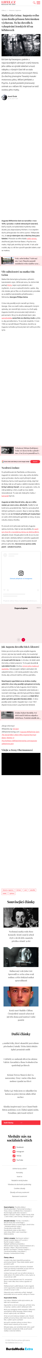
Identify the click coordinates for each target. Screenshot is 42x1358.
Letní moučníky (21, 1232)
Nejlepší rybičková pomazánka (14, 1244)
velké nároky (32, 238)
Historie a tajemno (8, 890)
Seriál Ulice (30, 1224)
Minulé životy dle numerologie (14, 1223)
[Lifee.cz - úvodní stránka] (8, 3)
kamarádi (5, 496)
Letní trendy (18, 1216)
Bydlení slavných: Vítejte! (12, 1215)
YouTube (19, 1160)
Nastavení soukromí (19, 1196)
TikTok (18, 1156)
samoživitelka (7, 318)
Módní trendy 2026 (28, 1215)
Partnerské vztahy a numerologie (14, 1224)
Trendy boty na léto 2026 (12, 1228)
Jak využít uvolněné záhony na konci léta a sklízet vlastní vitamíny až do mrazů (17, 1323)
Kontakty (19, 1172)
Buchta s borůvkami (10, 1249)
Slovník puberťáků (10, 1209)
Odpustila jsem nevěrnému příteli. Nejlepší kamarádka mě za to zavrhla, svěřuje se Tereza (19, 1293)
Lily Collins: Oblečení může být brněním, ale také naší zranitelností (18, 1301)
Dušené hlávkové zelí (27, 1246)
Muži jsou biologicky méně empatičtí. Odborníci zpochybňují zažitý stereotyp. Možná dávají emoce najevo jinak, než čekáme (19, 1311)
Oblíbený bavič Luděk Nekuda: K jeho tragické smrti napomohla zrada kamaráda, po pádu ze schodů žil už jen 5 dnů (19, 1288)
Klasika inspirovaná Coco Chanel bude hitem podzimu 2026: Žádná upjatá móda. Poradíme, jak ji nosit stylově (20, 1109)
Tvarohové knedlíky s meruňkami (14, 1251)
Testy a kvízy (8, 1211)
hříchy (9, 285)
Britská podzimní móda (13, 1226)
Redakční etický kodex (20, 1180)
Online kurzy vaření (20, 1168)
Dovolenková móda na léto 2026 (14, 1230)
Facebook (20, 1147)
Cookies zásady (19, 1188)
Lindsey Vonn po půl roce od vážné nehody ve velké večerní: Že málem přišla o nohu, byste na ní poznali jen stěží (19, 1275)
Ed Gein (16, 729)
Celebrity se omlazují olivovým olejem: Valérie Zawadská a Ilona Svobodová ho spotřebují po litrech (20, 1062)
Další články (8, 1123)
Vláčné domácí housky (11, 1246)
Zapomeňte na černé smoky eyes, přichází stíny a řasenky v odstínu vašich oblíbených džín (19, 1306)
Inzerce (19, 1176)
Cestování (27, 1211)
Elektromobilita (9, 1234)
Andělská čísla (18, 1211)
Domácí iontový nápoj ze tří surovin (15, 1240)
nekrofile (32, 890)
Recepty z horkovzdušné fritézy (14, 1253)
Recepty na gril (28, 1216)
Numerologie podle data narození (15, 1213)
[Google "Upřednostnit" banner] (21, 463)
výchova (11, 893)
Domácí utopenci (23, 1249)
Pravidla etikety (20, 1207)
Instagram (20, 1151)
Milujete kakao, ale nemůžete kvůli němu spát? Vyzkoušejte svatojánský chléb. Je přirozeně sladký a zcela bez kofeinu (19, 1329)
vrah (25, 890)
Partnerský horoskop (24, 1209)
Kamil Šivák (12, 96)
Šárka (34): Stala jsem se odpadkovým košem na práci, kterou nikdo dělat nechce (20, 1093)
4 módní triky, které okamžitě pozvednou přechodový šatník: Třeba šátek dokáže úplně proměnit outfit (20, 1046)
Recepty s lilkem (9, 1248)
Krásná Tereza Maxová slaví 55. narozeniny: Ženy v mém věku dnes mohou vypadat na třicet (20, 1077)
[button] (34, 2)
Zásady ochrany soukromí (19, 1192)
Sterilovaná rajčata (22, 1238)
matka (4, 893)
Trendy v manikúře (22, 1221)
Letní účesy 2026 (9, 1232)
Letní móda (9, 1216)
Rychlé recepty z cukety (11, 1242)
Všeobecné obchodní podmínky (19, 1184)
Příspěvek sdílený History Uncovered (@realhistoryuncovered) (22, 601)
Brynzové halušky (21, 1248)
